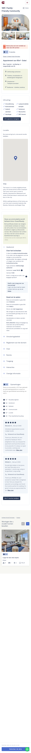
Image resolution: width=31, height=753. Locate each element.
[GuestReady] (3, 2)
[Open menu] (27, 3)
